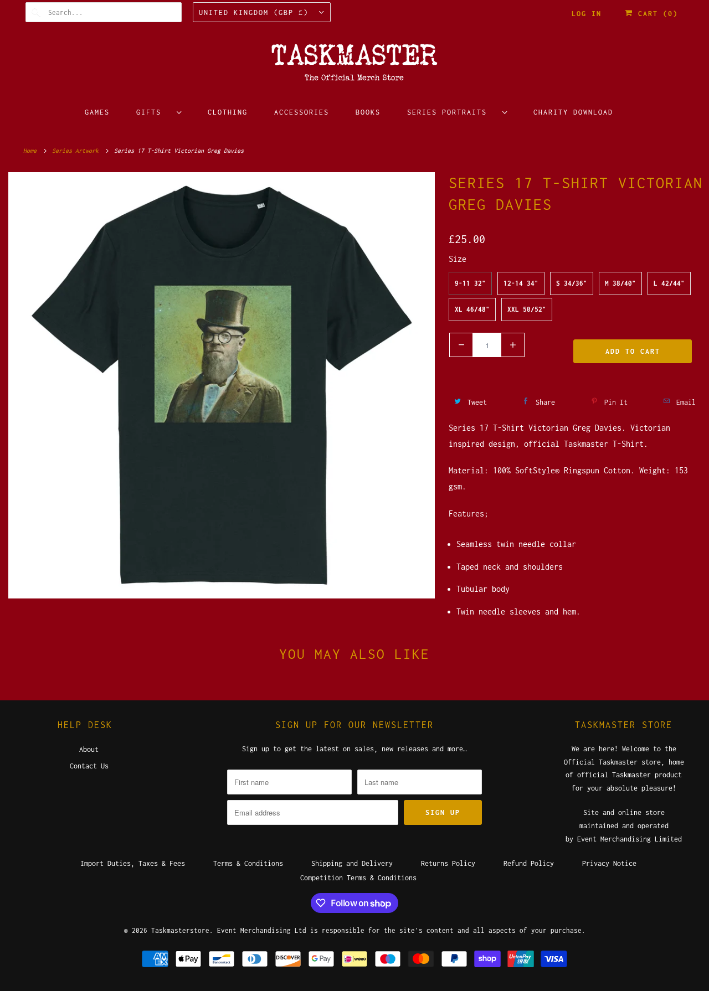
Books (368, 112)
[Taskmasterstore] (354, 66)
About (89, 749)
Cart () (655, 13)
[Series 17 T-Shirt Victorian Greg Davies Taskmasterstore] (221, 385)
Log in (587, 13)
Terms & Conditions (248, 863)
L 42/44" (669, 283)
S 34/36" (571, 283)
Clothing (228, 112)
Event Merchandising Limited (629, 839)
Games (97, 112)
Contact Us (89, 766)
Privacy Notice (609, 863)
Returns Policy (448, 863)
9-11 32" (470, 283)
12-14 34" (521, 283)
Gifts (153, 112)
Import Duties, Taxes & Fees (132, 863)
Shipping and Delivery (352, 863)
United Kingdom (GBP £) (256, 12)
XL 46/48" (472, 309)
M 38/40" (620, 283)
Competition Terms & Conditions (358, 878)
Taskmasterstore (180, 930)
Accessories (301, 112)
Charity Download (573, 112)
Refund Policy (529, 863)
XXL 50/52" (526, 309)
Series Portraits (452, 112)
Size (457, 259)
